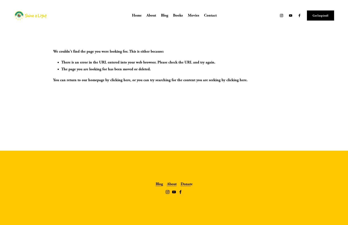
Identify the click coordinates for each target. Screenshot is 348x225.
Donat (186, 184)
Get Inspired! (320, 15)
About (151, 15)
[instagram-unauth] (282, 15)
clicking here (120, 80)
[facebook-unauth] (299, 15)
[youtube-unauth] (291, 15)
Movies (193, 15)
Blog (164, 15)
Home (137, 15)
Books (178, 15)
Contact (210, 15)
